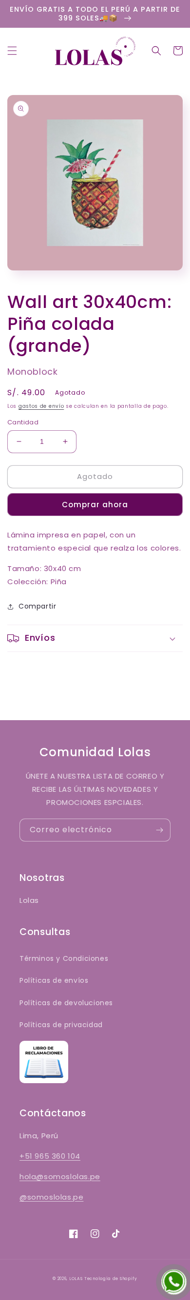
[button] (12, 50)
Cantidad (22, 422)
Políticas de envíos (53, 980)
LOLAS (76, 1278)
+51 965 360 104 (49, 1156)
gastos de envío (41, 406)
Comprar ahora (95, 504)
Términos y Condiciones (63, 958)
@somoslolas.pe (51, 1197)
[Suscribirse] (159, 830)
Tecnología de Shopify (110, 1278)
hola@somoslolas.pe (59, 1176)
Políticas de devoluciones (66, 1003)
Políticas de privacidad (61, 1025)
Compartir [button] (37, 606)
